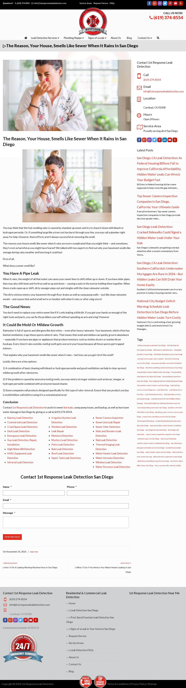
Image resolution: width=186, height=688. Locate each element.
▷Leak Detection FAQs (81, 650)
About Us (74, 657)
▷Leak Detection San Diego (83, 610)
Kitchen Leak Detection (64, 426)
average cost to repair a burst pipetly (150, 359)
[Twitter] (165, 5)
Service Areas (85, 3)
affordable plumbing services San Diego (168, 354)
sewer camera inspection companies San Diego (163, 434)
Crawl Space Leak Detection (22, 426)
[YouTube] (175, 5)
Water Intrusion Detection (110, 457)
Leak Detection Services (154, 394)
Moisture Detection (62, 435)
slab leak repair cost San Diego (148, 439)
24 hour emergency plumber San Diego (151, 345)
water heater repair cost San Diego (158, 452)
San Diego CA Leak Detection (156, 430)
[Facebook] (149, 5)
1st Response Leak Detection (28, 407)
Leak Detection (162, 390)
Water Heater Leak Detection (112, 453)
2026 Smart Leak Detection (163, 350)
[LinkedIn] (164, 141)
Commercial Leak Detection (22, 422)
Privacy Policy (138, 684)
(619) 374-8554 (23, 3)
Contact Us (75, 664)
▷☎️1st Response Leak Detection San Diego (93, 21)
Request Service (101, 3)
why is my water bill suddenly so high (168, 465)
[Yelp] (180, 5)
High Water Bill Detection (21, 449)
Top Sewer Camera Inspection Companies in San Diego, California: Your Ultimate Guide (158, 201)
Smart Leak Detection (168, 439)
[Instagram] (160, 5)
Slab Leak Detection (106, 440)
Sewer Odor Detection (108, 426)
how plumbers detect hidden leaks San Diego (153, 372)
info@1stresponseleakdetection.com (50, 3)
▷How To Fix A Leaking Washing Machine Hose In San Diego (30, 567)
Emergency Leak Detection (21, 435)
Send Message (12, 537)
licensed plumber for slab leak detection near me (162, 403)
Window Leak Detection (109, 462)
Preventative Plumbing (145, 421)
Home (72, 603)
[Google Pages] (154, 5)
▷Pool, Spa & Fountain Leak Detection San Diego (90, 619)
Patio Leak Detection (62, 444)
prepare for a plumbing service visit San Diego (159, 417)
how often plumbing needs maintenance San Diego (163, 368)
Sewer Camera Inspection (109, 417)
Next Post (125, 563)
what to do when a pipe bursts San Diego (167, 457)
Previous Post (10, 563)
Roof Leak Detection (62, 453)
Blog (71, 671)
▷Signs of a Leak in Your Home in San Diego (92, 628)
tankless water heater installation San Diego (153, 443)
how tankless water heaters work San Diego (153, 385)
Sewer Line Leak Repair (108, 422)
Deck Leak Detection (18, 431)
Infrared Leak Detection (20, 462)
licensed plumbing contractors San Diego (152, 408)
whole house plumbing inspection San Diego (153, 461)
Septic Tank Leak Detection (66, 457)
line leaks (68, 407)
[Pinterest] (170, 5)
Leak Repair (57, 431)
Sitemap (152, 684)
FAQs (112, 3)
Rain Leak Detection (62, 449)
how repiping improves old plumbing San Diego (166, 381)
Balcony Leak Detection (20, 417)
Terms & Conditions (118, 684)
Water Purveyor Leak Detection (113, 466)
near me (34, 551)
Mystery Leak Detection (64, 440)
